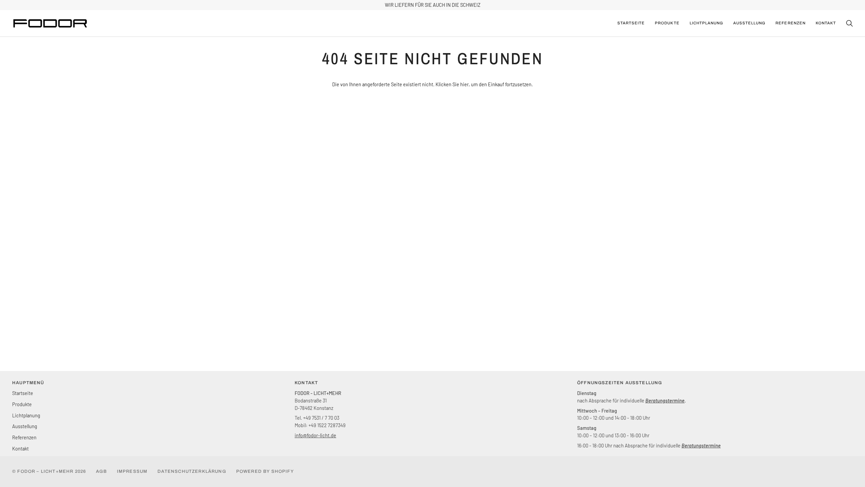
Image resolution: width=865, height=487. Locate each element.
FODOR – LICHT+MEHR (45, 471)
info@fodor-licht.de (315, 435)
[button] (667, 23)
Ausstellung (24, 426)
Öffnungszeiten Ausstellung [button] (619, 382)
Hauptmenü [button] (28, 382)
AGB (101, 471)
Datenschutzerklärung (191, 471)
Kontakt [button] (306, 382)
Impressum (132, 471)
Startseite (22, 393)
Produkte (22, 404)
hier (464, 84)
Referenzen (24, 437)
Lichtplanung (26, 415)
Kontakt (20, 448)
